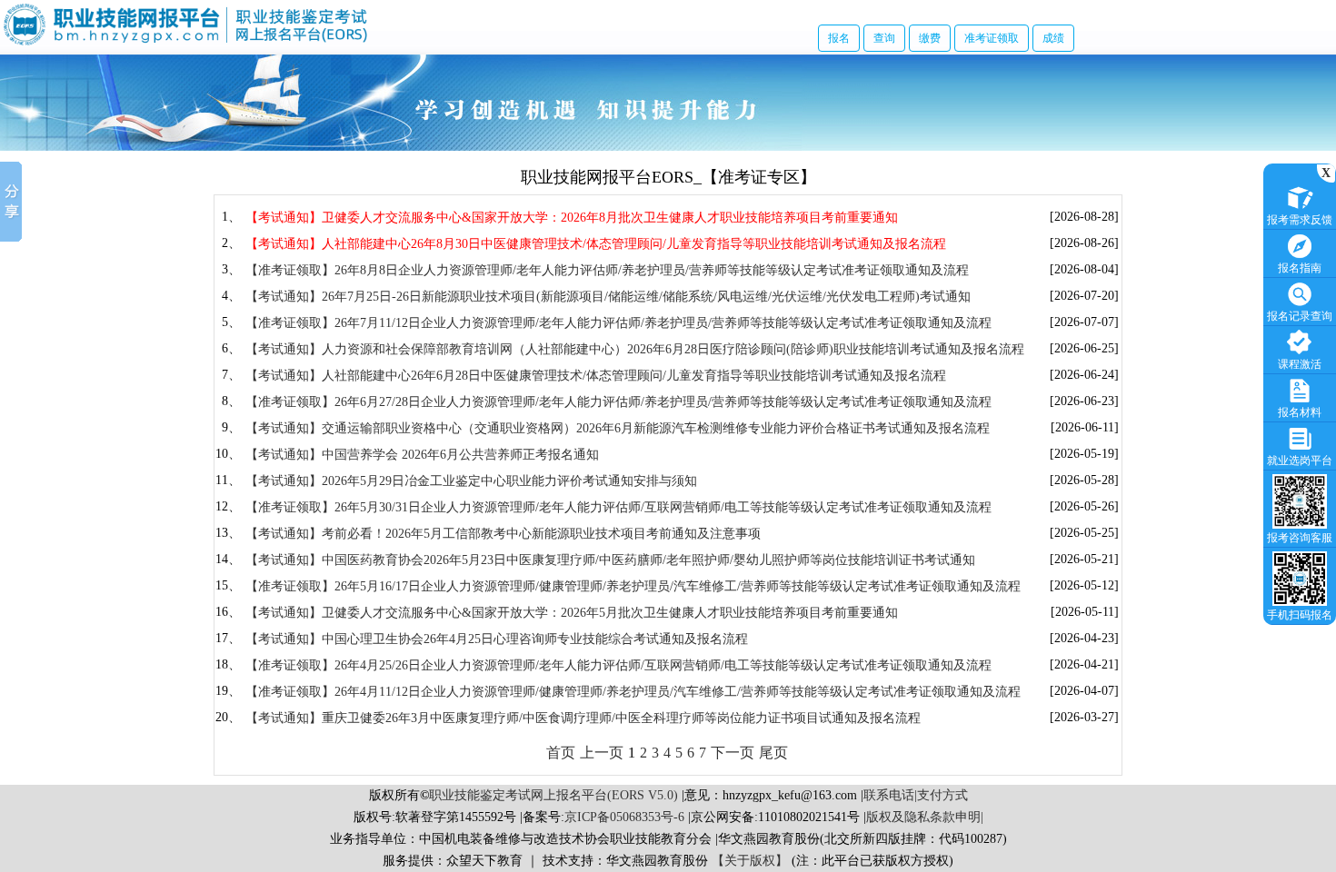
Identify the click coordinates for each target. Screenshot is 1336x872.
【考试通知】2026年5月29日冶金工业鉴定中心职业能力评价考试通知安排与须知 (471, 481)
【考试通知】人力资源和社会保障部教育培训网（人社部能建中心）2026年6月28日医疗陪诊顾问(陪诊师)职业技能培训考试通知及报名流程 (634, 349)
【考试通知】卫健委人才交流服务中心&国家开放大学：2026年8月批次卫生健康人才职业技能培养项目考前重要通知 (571, 217)
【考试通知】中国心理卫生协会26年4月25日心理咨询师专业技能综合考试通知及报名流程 (496, 639)
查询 (884, 38)
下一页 (732, 752)
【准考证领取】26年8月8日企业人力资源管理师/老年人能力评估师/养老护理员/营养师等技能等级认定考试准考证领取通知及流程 (607, 270)
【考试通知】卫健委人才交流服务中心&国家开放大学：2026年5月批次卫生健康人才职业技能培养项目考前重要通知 (571, 612)
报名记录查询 (1299, 316)
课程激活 (1299, 364)
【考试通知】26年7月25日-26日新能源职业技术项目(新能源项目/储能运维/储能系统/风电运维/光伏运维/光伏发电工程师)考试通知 (608, 296)
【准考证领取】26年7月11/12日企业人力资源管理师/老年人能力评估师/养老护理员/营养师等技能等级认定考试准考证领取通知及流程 (618, 323)
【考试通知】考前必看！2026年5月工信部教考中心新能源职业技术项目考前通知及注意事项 (503, 533)
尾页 (773, 752)
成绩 (1053, 38)
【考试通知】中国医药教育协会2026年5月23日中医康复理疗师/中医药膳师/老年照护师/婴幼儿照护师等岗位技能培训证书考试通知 (610, 560)
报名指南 (1299, 268)
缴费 (930, 38)
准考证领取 (991, 38)
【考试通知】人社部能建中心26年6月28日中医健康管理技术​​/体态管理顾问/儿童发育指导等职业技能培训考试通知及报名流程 (595, 375)
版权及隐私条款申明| (924, 817)
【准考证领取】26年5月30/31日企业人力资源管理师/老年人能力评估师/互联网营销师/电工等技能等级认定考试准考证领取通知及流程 (618, 507)
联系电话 (888, 795)
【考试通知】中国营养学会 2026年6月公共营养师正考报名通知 (422, 454)
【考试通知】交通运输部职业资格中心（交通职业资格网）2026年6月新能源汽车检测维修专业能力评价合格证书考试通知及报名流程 (617, 428)
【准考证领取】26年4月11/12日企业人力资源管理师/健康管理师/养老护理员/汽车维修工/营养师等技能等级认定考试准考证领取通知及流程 (633, 692)
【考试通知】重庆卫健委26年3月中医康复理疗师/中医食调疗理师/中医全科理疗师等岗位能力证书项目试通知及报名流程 (583, 718)
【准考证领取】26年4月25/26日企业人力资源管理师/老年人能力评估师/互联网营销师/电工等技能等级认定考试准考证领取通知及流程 (618, 665)
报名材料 (1299, 412)
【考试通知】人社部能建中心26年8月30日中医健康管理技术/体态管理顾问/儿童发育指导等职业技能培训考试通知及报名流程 (595, 244)
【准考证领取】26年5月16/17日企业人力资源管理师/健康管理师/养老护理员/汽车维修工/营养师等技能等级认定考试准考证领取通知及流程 (633, 586)
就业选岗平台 (1299, 460)
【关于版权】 (750, 860)
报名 (839, 38)
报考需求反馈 (1299, 219)
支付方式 (942, 795)
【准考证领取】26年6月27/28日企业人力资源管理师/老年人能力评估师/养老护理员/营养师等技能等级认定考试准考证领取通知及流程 (618, 402)
